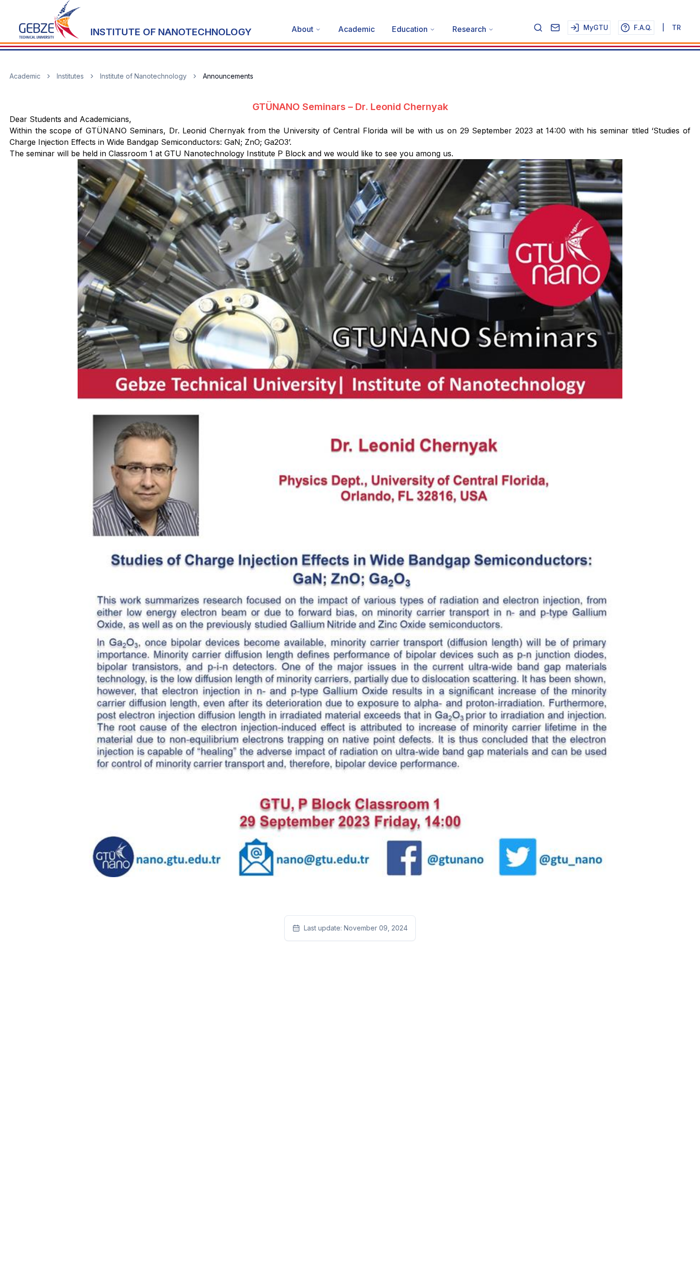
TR (676, 27)
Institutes (70, 76)
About (302, 29)
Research (469, 29)
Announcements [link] (228, 76)
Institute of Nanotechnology (143, 76)
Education (410, 29)
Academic (356, 29)
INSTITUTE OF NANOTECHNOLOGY (170, 32)
